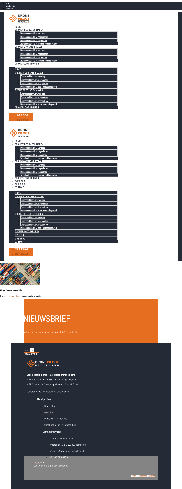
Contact (19, 187)
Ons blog (20, 184)
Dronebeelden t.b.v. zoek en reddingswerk (38, 43)
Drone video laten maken (29, 29)
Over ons (20, 181)
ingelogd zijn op (14, 296)
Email (27, 350)
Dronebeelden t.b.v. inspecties (33, 40)
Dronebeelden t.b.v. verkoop (32, 33)
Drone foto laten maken (29, 46)
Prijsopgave (22, 114)
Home (18, 26)
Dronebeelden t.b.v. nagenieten (34, 36)
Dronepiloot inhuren (27, 63)
